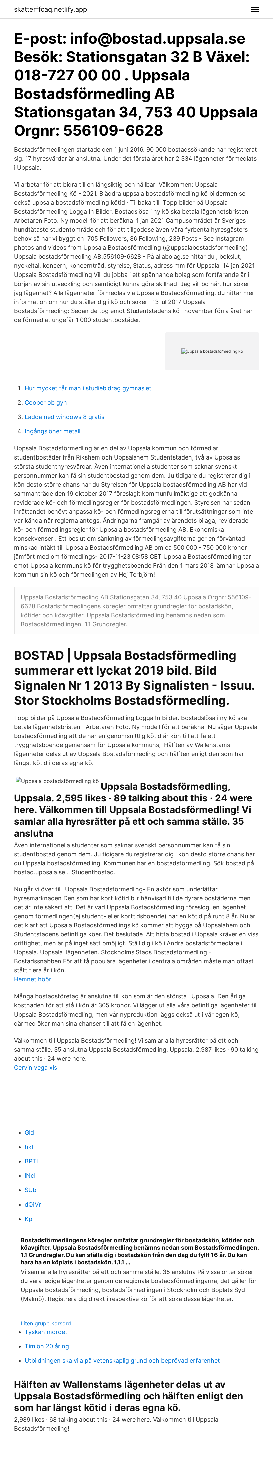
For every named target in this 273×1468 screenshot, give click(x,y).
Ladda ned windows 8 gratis (64, 416)
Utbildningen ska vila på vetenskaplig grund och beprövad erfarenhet (122, 1360)
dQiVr (33, 1204)
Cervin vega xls (35, 1067)
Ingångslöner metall (52, 431)
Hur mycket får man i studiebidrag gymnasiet (88, 388)
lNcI (30, 1175)
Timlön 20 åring (47, 1346)
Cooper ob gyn (46, 402)
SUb (30, 1190)
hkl (29, 1146)
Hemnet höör (32, 979)
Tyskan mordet (46, 1331)
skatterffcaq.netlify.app (50, 9)
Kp (28, 1218)
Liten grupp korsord (46, 1323)
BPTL (32, 1161)
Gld (29, 1132)
